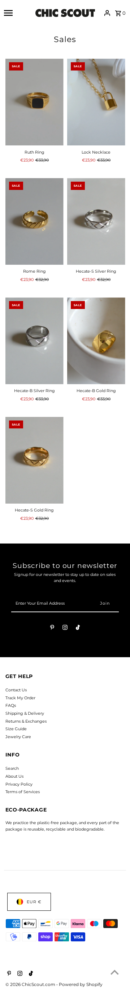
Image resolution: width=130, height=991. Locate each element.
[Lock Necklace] (96, 102)
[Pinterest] (52, 628)
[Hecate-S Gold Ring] (34, 460)
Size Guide (16, 728)
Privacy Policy (18, 784)
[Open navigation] (17, 13)
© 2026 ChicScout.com (30, 984)
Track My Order (20, 697)
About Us (14, 776)
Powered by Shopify (81, 984)
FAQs (10, 705)
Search (12, 768)
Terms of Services (22, 791)
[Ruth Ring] (34, 102)
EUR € (34, 901)
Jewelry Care (18, 736)
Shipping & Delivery (24, 713)
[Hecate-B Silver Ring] (34, 341)
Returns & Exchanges (26, 721)
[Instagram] (65, 628)
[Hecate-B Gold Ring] (96, 341)
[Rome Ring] (34, 221)
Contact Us (16, 689)
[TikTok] (78, 628)
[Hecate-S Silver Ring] (96, 221)
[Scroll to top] (115, 972)
